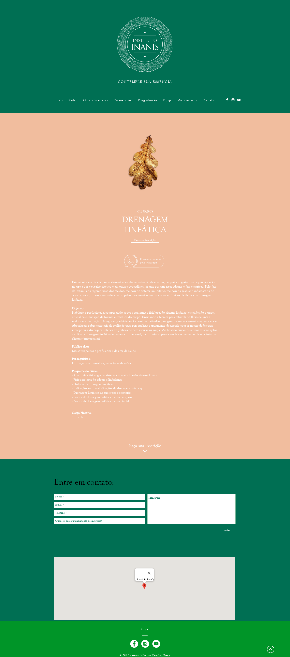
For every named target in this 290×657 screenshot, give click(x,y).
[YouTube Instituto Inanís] (239, 100)
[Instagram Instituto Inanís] (233, 100)
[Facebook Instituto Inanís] (227, 100)
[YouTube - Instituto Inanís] (156, 644)
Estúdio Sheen (161, 655)
